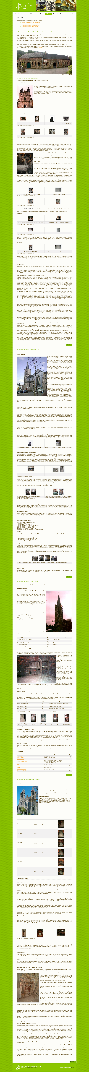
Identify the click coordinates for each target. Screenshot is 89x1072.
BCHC (31, 13)
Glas (18, 764)
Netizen (72, 1067)
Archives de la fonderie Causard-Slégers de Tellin (31, 22)
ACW (15, 13)
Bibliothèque (48, 13)
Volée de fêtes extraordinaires (22, 770)
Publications (41, 13)
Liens (68, 13)
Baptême (18, 765)
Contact (72, 13)
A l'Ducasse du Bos (20, 759)
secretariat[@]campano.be (31, 1067)
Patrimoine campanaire (23, 13)
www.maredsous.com (28, 783)
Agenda (35, 13)
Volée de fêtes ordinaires (21, 769)
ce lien (19, 41)
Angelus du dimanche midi (22, 761)
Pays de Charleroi (20, 757)
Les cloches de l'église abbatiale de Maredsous (30, 27)
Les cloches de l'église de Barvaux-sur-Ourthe (30, 25)
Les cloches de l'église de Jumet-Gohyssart (30, 26)
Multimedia (55, 13)
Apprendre (62, 13)
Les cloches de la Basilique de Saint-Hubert (30, 23)
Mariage (18, 767)
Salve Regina (19, 756)
